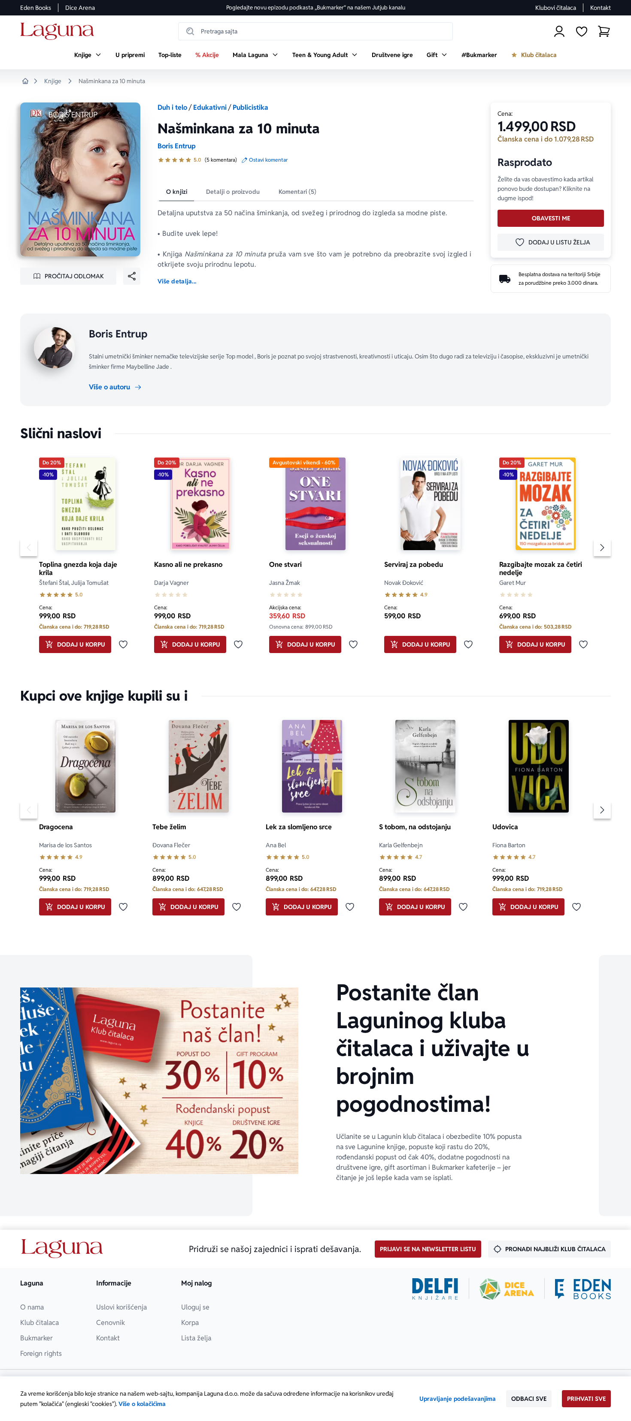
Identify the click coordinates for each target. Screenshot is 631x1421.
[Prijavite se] (559, 31)
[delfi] (435, 1289)
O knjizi (176, 192)
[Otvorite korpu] (604, 31)
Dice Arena (80, 8)
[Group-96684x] (583, 1289)
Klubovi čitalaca (555, 8)
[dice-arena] (506, 1289)
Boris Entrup (177, 146)
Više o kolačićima (142, 1404)
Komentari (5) (298, 192)
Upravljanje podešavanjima (457, 1399)
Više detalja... (177, 281)
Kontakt (600, 8)
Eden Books (35, 8)
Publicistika (250, 107)
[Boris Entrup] (54, 347)
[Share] (131, 276)
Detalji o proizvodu (233, 192)
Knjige (52, 81)
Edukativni (210, 107)
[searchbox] (315, 31)
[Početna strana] (59, 31)
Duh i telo (172, 107)
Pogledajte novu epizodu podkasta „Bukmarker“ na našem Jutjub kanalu (315, 7)
